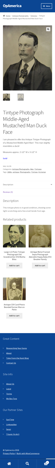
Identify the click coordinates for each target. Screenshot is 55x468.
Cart (42, 461)
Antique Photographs (20, 16)
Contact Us (11, 363)
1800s (9, 172)
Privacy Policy (9, 453)
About (9, 353)
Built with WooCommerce (28, 453)
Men (32, 169)
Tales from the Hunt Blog (17, 358)
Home (8, 16)
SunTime (10, 419)
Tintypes (33, 16)
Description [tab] (8, 184)
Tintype (34, 172)
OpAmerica (12, 5)
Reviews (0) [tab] (8, 192)
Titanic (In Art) (12, 434)
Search (27, 463)
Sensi (8, 429)
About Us (10, 384)
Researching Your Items (16, 348)
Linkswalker (11, 424)
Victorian (42, 172)
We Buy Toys (11, 398)
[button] (48, 29)
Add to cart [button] (14, 265)
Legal (8, 389)
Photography (25, 172)
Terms (9, 393)
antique (16, 172)
